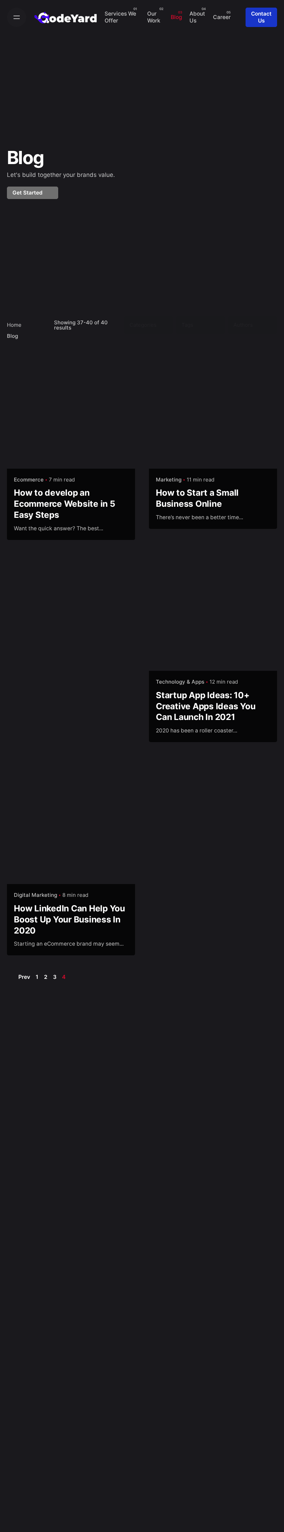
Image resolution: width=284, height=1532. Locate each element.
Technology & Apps (180, 681)
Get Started (28, 192)
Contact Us (261, 17)
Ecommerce (29, 479)
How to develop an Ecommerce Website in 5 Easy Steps (64, 503)
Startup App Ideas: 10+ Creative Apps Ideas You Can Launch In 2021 (205, 706)
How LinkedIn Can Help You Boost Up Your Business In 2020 (69, 919)
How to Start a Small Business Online (197, 498)
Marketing (168, 479)
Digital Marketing (35, 895)
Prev (23, 977)
